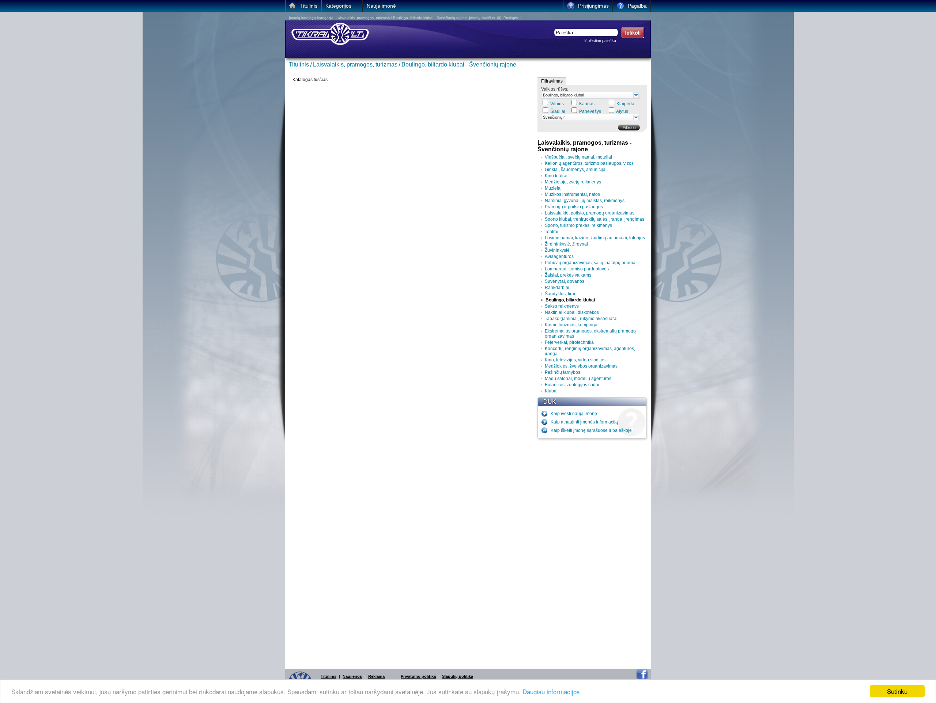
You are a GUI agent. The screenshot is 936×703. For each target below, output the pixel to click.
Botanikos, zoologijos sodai (572, 384)
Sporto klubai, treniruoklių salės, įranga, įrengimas (594, 219)
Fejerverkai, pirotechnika (569, 342)
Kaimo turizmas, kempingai (572, 324)
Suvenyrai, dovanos (564, 281)
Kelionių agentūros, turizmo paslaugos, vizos (589, 163)
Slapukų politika (457, 676)
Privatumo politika (418, 676)
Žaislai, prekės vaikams (568, 275)
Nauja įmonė (381, 6)
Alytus (622, 111)
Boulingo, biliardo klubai (563, 95)
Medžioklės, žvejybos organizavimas (581, 366)
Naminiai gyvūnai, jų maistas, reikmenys (584, 200)
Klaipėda (625, 103)
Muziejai (553, 188)
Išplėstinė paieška (600, 40)
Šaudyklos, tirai (560, 293)
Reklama (376, 676)
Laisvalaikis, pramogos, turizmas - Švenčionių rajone (584, 146)
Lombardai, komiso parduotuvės (577, 268)
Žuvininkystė (557, 250)
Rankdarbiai (557, 287)
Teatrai (551, 231)
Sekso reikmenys (562, 306)
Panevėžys (590, 111)
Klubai (551, 391)
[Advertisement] (592, 551)
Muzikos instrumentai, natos (572, 194)
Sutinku (897, 691)
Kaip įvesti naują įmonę (574, 413)
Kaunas (587, 103)
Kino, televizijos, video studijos (575, 359)
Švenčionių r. (554, 117)
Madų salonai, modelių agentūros (578, 378)
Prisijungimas (593, 6)
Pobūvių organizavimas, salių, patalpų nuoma (590, 262)
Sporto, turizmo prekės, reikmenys (578, 225)
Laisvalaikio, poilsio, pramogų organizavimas (589, 213)
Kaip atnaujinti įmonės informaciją (584, 422)
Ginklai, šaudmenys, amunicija (575, 169)
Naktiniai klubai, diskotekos (572, 312)
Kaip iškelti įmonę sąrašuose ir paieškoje (591, 430)
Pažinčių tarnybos (562, 372)
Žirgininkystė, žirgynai (566, 244)
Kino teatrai (556, 175)
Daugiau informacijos (551, 691)
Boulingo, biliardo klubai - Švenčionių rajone (458, 64)
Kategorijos (338, 6)
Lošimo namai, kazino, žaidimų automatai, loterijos (595, 237)
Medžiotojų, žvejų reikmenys (573, 182)
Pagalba (637, 6)
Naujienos (352, 676)
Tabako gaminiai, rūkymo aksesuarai (581, 318)
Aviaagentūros (559, 256)
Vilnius (557, 103)
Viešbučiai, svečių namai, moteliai (578, 157)
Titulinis (299, 64)
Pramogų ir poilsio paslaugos (574, 206)
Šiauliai (557, 111)
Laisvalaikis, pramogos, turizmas (355, 64)
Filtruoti (629, 127)
